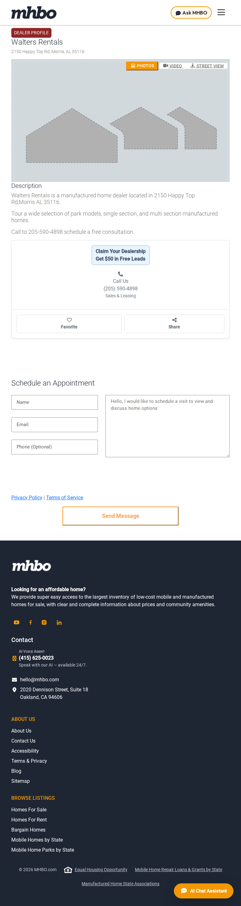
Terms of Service (64, 498)
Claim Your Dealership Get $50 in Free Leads (121, 255)
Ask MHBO (194, 12)
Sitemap (20, 781)
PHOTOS (145, 65)
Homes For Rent (29, 820)
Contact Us (23, 741)
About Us (21, 731)
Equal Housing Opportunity (101, 869)
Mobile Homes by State (37, 840)
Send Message (120, 516)
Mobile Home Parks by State (42, 850)
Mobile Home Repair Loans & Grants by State (178, 869)
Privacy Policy (26, 498)
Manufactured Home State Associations (120, 883)
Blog (16, 771)
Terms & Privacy (29, 761)
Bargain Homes (28, 830)
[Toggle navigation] (221, 12)
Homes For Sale (28, 810)
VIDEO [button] (176, 65)
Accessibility (25, 751)
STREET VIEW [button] (209, 65)
